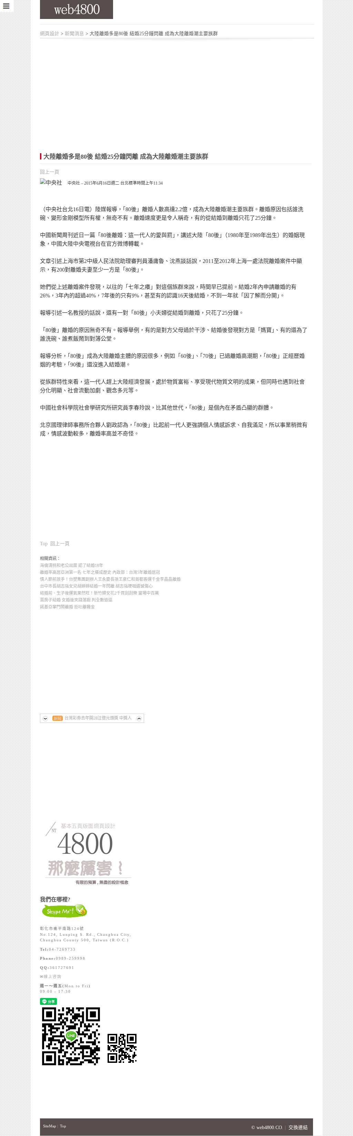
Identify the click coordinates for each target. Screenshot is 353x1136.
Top (44, 543)
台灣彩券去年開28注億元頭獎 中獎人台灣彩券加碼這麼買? (98, 719)
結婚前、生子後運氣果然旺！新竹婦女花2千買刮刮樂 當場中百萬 (99, 593)
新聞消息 (74, 33)
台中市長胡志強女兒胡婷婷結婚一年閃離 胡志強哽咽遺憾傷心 (96, 586)
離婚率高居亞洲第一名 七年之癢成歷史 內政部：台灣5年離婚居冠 (100, 572)
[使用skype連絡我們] (65, 917)
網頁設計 (49, 33)
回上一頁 (49, 172)
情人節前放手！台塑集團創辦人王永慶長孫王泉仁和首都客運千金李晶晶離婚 (110, 579)
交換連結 (298, 1127)
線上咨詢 (53, 977)
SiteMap (49, 1126)
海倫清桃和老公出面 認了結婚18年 (71, 565)
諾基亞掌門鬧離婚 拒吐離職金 (67, 607)
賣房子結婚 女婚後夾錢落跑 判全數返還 (76, 600)
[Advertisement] (181, 91)
